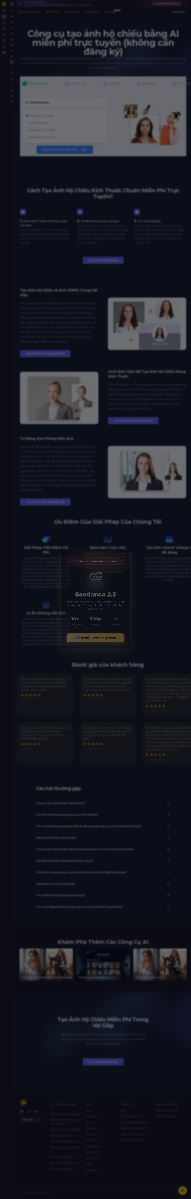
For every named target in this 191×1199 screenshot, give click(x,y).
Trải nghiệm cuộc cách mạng (95, 637)
